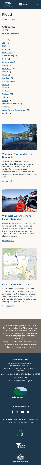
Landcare (6, 78)
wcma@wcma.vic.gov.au (23, 381)
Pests (4, 88)
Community (7, 62)
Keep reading (8, 181)
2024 (4, 43)
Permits (5, 84)
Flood (4, 75)
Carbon (5, 59)
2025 (4, 46)
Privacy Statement (25, 423)
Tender (5, 100)
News (11, 19)
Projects (5, 94)
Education (6, 68)
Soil (3, 97)
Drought (6, 65)
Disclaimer (12, 423)
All (3, 30)
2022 (4, 36)
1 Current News (9, 33)
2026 (4, 49)
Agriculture (7, 52)
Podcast (5, 91)
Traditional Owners (10, 104)
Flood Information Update (16, 284)
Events (5, 72)
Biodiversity (7, 56)
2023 (4, 40)
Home (4, 19)
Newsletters (7, 81)
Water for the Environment (14, 110)
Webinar (6, 113)
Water (5, 107)
